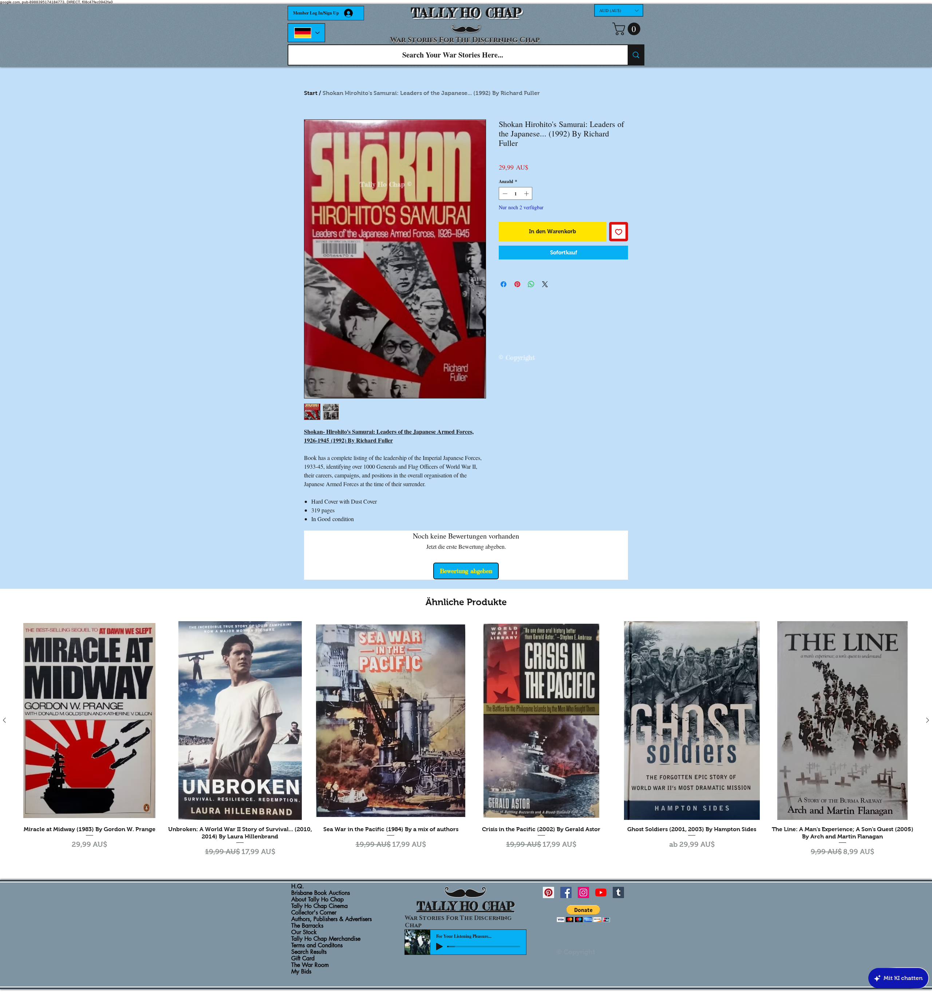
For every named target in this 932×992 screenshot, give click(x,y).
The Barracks (307, 925)
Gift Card (303, 958)
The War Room (310, 965)
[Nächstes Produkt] (927, 720)
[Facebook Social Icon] (566, 892)
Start (310, 93)
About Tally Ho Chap (317, 899)
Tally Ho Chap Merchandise (325, 939)
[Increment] (527, 193)
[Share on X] (545, 284)
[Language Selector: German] (306, 32)
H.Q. (297, 886)
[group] (466, 740)
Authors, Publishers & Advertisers (331, 919)
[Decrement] (504, 193)
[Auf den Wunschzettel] (618, 231)
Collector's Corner (313, 912)
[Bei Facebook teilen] (503, 284)
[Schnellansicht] (89, 720)
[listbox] (618, 10)
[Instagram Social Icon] (583, 892)
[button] (618, 10)
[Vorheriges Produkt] (4, 720)
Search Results (309, 952)
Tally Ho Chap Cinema (319, 906)
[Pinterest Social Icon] (548, 892)
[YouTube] (601, 892)
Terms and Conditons (317, 945)
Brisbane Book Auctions (320, 893)
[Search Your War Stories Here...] (636, 55)
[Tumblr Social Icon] (618, 892)
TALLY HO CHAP (466, 13)
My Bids (301, 971)
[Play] (439, 946)
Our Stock (304, 932)
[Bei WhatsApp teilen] (531, 284)
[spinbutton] (516, 193)
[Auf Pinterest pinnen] (517, 284)
